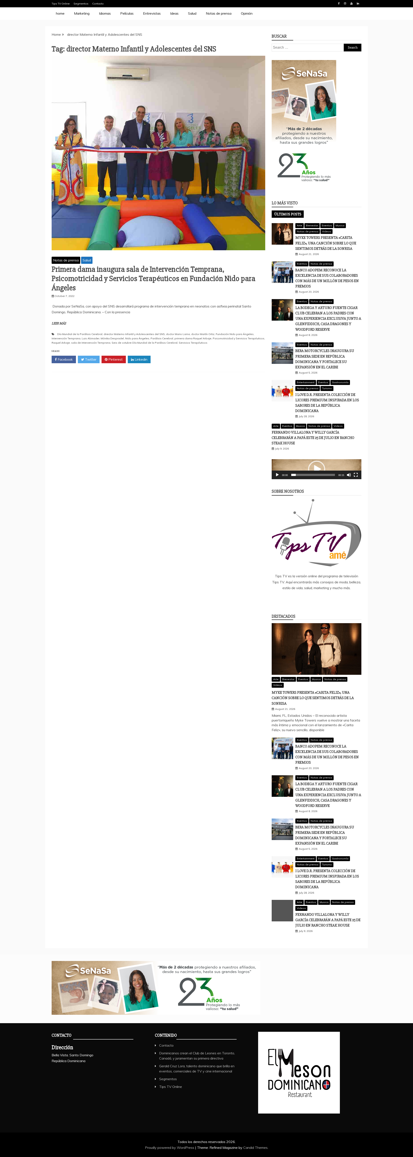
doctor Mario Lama (178, 334)
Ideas (174, 13)
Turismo (327, 388)
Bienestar (312, 225)
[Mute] (349, 475)
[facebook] (297, 599)
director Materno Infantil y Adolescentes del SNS (134, 334)
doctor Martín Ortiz (202, 334)
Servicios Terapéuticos (193, 342)
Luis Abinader (90, 338)
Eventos (327, 225)
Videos (326, 231)
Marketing (81, 13)
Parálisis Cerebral (162, 338)
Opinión (247, 13)
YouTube (351, 3)
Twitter (90, 359)
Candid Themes (255, 1147)
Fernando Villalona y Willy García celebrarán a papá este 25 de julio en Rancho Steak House (313, 437)
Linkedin (358, 3)
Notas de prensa (218, 13)
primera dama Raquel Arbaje (192, 338)
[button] (316, 469)
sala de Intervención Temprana (90, 342)
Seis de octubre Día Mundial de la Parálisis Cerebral (144, 342)
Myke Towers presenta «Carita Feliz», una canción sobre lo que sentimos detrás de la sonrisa (325, 243)
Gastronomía (340, 382)
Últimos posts (287, 214)
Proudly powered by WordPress (170, 1147)
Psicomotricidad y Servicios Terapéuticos (238, 338)
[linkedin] (310, 599)
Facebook (339, 3)
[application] (316, 469)
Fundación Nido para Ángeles (235, 334)
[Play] (277, 475)
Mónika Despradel (112, 338)
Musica (340, 225)
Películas (127, 13)
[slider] (313, 475)
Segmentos (81, 3)
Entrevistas (152, 13)
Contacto (98, 3)
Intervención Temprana (66, 338)
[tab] (288, 214)
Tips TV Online (61, 3)
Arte (299, 225)
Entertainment (305, 382)
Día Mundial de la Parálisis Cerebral (79, 334)
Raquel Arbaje (61, 342)
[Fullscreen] (356, 475)
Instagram (345, 3)
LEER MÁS (59, 323)
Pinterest (115, 359)
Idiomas (105, 13)
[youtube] (335, 599)
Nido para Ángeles (137, 338)
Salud (192, 13)
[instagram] (322, 599)
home (60, 13)
